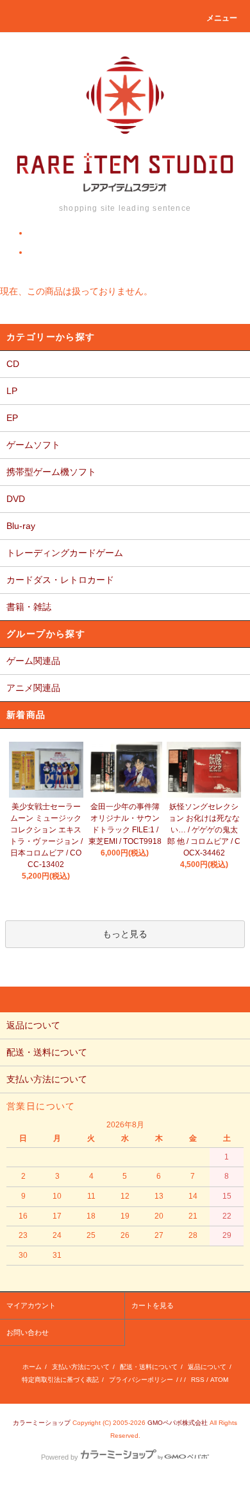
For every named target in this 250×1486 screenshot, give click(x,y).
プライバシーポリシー (141, 1379)
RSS (197, 1379)
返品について (207, 1366)
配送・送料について (149, 1366)
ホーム (32, 1366)
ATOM (219, 1379)
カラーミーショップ (42, 1422)
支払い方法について (81, 1366)
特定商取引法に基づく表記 (60, 1379)
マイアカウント (31, 1305)
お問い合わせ (27, 1332)
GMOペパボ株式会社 (177, 1422)
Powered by (59, 1457)
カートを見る (152, 1305)
